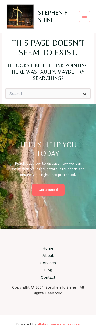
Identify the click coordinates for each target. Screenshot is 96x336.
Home (48, 248)
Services (48, 263)
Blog (48, 270)
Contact (48, 277)
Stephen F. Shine (53, 16)
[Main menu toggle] (84, 16)
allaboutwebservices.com (58, 324)
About (48, 255)
